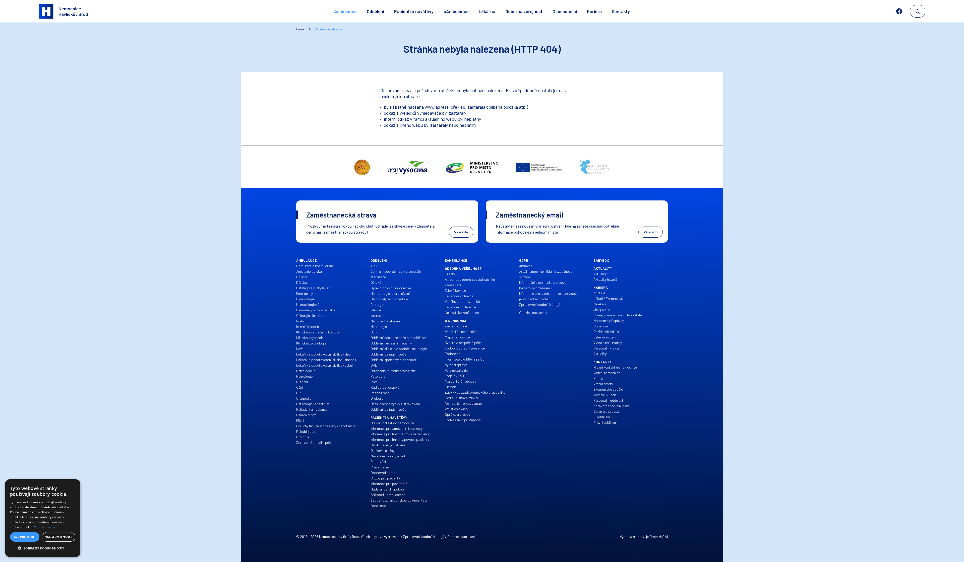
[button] (42, 548)
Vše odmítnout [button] (58, 537)
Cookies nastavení (461, 536)
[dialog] (42, 518)
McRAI (663, 536)
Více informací (44, 527)
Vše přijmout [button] (24, 537)
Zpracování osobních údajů (423, 536)
